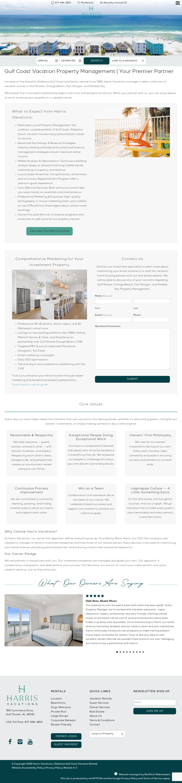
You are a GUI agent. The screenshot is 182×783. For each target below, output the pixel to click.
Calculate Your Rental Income (49, 231)
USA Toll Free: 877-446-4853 (24, 722)
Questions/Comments (107, 326)
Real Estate (97, 712)
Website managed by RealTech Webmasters (144, 775)
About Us (96, 716)
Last (135, 308)
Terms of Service (153, 779)
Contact (95, 725)
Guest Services (99, 703)
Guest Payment (66, 744)
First (97, 308)
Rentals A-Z (70, 768)
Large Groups (59, 716)
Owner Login (66, 736)
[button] (177, 11)
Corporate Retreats (63, 720)
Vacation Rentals (101, 699)
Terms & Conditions (102, 720)
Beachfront (58, 703)
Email (103, 315)
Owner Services (100, 707)
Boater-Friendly (61, 725)
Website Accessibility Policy (28, 768)
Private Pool (58, 712)
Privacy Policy (54, 768)
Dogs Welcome (61, 707)
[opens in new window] (10, 743)
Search (97, 61)
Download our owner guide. (30, 385)
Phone (137, 315)
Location (56, 699)
